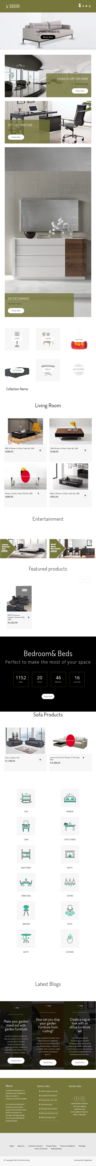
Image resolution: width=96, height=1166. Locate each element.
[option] (48, 31)
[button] (8, 31)
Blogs (12, 1146)
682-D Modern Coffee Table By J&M (19, 448)
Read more (16, 1060)
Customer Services (35, 1146)
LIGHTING (79, 340)
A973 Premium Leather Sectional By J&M (16, 617)
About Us (21, 1146)
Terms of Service (41, 1149)
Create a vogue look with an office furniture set (80, 1025)
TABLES (48, 369)
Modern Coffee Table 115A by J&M (18, 493)
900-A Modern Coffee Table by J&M (65, 493)
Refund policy (56, 1149)
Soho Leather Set (12, 758)
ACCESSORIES (79, 369)
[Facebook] (76, 1098)
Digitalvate (88, 1160)
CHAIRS (48, 338)
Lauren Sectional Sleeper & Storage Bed (65, 758)
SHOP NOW (48, 37)
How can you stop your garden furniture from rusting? (48, 1025)
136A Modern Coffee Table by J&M (64, 448)
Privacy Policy (51, 1146)
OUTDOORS (17, 370)
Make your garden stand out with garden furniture (16, 1025)
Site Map (82, 1146)
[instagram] (82, 1098)
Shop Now (80, 91)
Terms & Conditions (67, 1146)
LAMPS (17, 338)
